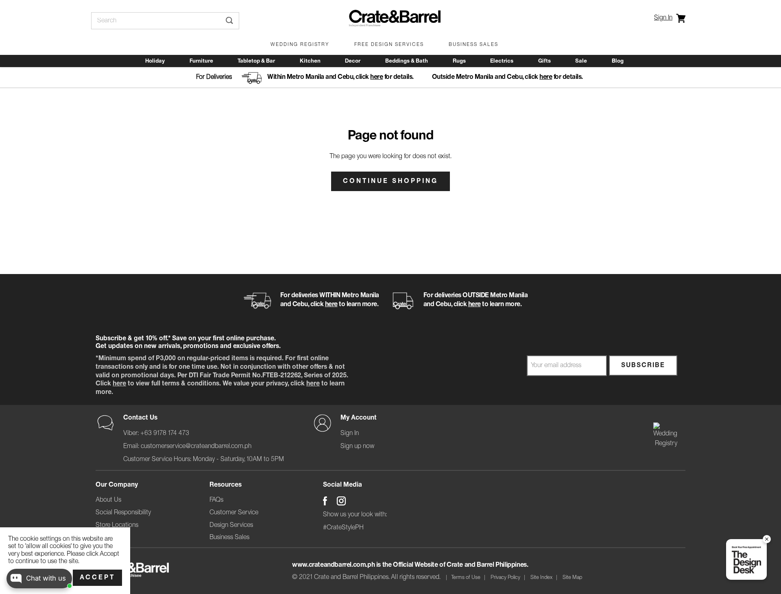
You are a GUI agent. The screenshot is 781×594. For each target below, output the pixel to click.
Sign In (663, 18)
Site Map (572, 577)
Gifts (544, 61)
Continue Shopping (390, 181)
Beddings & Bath (406, 61)
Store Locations (117, 525)
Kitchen (310, 61)
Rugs (459, 61)
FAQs (216, 500)
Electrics (501, 61)
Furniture (201, 61)
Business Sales (473, 44)
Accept (97, 578)
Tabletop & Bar (256, 61)
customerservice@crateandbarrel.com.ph (196, 446)
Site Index (541, 577)
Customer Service (233, 513)
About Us (108, 500)
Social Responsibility (123, 513)
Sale (581, 61)
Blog (618, 61)
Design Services (231, 525)
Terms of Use (465, 577)
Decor (352, 61)
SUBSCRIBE (643, 365)
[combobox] (155, 21)
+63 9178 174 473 (164, 433)
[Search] (229, 21)
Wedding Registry (300, 44)
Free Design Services (389, 44)
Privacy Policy (505, 577)
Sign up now (357, 446)
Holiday (155, 61)
